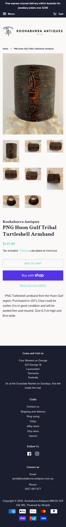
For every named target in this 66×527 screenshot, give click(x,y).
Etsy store (33, 431)
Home (5, 48)
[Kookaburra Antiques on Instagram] (37, 454)
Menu (11, 13)
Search (33, 436)
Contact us (33, 406)
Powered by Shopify (38, 505)
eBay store (33, 426)
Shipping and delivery (33, 411)
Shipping (24, 250)
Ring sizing (33, 416)
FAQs (33, 421)
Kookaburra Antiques (37, 501)
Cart (60, 13)
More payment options (33, 285)
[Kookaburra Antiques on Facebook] (29, 454)
